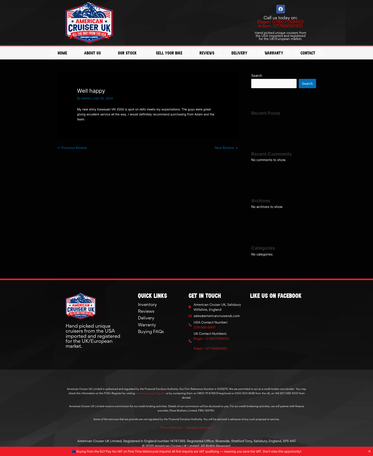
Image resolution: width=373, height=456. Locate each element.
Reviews (206, 53)
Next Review (226, 148)
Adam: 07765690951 (280, 26)
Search (256, 75)
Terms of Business (171, 427)
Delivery (239, 53)
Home (62, 53)
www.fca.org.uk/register (150, 393)
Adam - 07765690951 (210, 348)
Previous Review (72, 148)
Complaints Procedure (199, 427)
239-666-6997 (205, 327)
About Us (92, 53)
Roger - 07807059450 (211, 338)
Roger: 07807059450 (280, 21)
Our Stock (127, 53)
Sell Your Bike (169, 53)
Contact (307, 53)
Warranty (274, 53)
